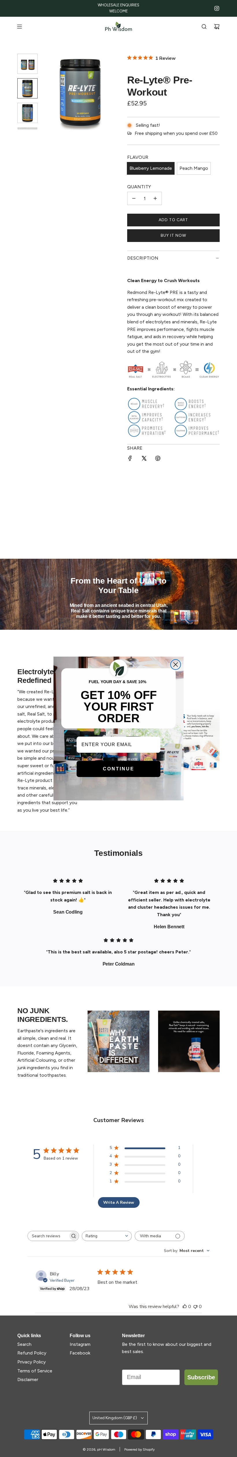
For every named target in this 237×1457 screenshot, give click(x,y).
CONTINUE (118, 768)
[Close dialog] (176, 664)
